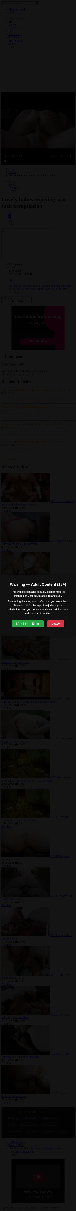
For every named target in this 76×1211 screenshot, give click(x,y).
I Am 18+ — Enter (27, 623)
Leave (56, 623)
